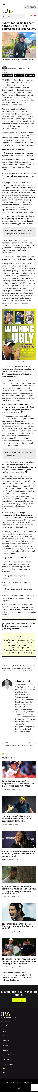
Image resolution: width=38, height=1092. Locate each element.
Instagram (24, 626)
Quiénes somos (8, 1064)
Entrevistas (6, 1041)
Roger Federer (23, 671)
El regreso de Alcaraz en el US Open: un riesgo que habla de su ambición (17, 926)
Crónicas (6, 1036)
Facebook (16, 628)
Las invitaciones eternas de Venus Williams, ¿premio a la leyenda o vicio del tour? (18, 853)
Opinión (5, 1050)
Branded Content (8, 1055)
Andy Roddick (17, 666)
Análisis (5, 1045)
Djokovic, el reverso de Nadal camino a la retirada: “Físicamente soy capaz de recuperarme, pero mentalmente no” (19, 890)
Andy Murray (8, 666)
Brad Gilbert (27, 666)
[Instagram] (2, 1025)
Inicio (4, 1031)
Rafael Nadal (14, 671)
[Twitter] (6, 1025)
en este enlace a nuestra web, (17, 608)
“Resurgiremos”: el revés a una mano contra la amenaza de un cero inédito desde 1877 (17, 818)
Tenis (30, 671)
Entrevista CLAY (16, 668)
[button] (7, 75)
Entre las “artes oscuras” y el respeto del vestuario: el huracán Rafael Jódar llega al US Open (18, 783)
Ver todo (6, 1059)
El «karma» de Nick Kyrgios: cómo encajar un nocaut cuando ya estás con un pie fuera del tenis (19, 961)
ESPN (24, 668)
